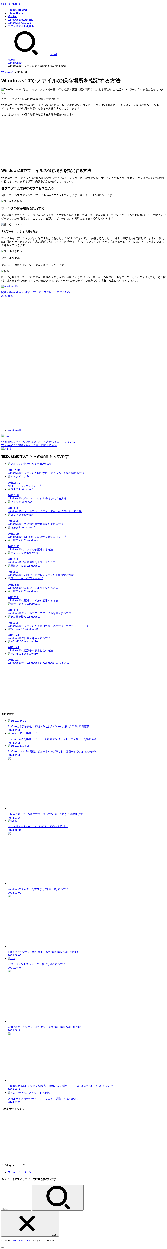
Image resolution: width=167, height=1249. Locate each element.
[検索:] (16, 1208)
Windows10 (15, 62)
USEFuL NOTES (11, 4)
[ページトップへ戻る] (2, 1247)
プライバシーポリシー (21, 1172)
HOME (12, 59)
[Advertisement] (83, 142)
